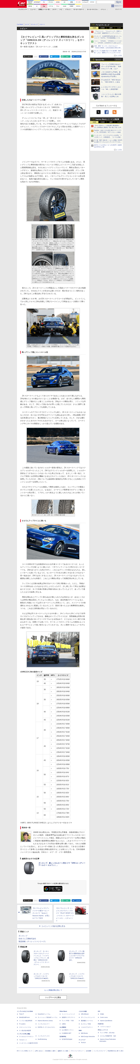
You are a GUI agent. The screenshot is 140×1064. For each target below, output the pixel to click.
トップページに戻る (53, 997)
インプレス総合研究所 (25, 1020)
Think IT (21, 1014)
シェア (45, 56)
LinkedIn (78, 56)
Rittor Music (63, 1011)
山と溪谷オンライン (68, 1030)
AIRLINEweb (85, 1014)
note (67, 56)
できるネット (23, 1040)
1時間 (94, 28)
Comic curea (104, 1017)
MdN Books (84, 1033)
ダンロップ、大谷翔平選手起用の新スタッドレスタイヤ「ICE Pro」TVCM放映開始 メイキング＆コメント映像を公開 (108, 38)
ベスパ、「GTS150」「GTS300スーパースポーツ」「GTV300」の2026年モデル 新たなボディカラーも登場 (108, 43)
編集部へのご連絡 (63, 1051)
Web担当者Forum (24, 1017)
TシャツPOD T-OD (68, 1020)
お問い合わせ (39, 1051)
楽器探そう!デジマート (68, 1017)
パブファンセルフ (105, 1026)
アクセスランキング (102, 25)
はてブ (56, 56)
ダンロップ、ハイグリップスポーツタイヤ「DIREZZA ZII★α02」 (77, 976)
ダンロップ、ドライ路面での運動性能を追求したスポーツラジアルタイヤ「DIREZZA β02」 (76, 955)
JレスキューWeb (86, 1024)
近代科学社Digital (67, 1039)
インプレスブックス (44, 1036)
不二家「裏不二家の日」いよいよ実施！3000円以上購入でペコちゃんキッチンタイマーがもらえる (108, 142)
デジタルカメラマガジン (26, 1036)
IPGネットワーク (103, 1030)
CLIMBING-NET (66, 1033)
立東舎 (64, 1024)
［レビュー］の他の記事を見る (53, 926)
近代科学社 (63, 1036)
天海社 (102, 1014)
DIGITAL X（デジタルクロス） (47, 1027)
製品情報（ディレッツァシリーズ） (33, 941)
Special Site (99, 60)
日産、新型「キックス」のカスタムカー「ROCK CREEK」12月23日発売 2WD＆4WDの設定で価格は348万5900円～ (107, 47)
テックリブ (82, 1040)
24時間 (102, 28)
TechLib (83, 1042)
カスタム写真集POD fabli (108, 1036)
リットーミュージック (68, 1014)
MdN (80, 1030)
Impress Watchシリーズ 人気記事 (107, 119)
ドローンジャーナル (25, 1027)
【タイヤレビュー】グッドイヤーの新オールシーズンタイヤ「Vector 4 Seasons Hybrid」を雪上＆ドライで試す (40, 913)
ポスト (29, 56)
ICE (99, 1011)
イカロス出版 (83, 1011)
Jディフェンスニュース (88, 1017)
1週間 (110, 28)
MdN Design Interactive (88, 1036)
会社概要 (88, 1051)
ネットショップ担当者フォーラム (47, 1017)
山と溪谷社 (63, 1027)
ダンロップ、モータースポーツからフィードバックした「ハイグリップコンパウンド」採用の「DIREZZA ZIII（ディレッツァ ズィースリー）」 (41, 957)
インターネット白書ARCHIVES (28, 1043)
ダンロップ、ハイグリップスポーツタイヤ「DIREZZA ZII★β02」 (42, 976)
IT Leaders (22, 1024)
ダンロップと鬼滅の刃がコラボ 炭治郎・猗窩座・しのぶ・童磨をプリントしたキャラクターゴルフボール (108, 52)
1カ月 (119, 28)
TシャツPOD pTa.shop (107, 1032)
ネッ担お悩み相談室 (25, 1030)
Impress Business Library (45, 1020)
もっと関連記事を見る (52, 990)
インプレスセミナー (44, 1024)
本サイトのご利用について (24, 1051)
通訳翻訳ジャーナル (87, 1020)
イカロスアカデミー (87, 1027)
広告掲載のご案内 (50, 1051)
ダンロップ (23, 936)
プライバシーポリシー (77, 1051)
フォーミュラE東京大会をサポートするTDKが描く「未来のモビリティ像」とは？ (111, 66)
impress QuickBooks (106, 1020)
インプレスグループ (99, 1051)
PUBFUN (100, 1024)
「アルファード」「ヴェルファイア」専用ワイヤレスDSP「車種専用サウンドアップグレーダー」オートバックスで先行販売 (108, 33)
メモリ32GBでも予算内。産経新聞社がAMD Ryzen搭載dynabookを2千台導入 (111, 74)
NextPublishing (42, 1039)
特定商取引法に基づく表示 (115, 1051)
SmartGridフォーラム (44, 1014)
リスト (36, 56)
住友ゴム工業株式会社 (27, 939)
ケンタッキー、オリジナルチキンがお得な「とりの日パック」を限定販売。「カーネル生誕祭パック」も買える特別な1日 (108, 137)
